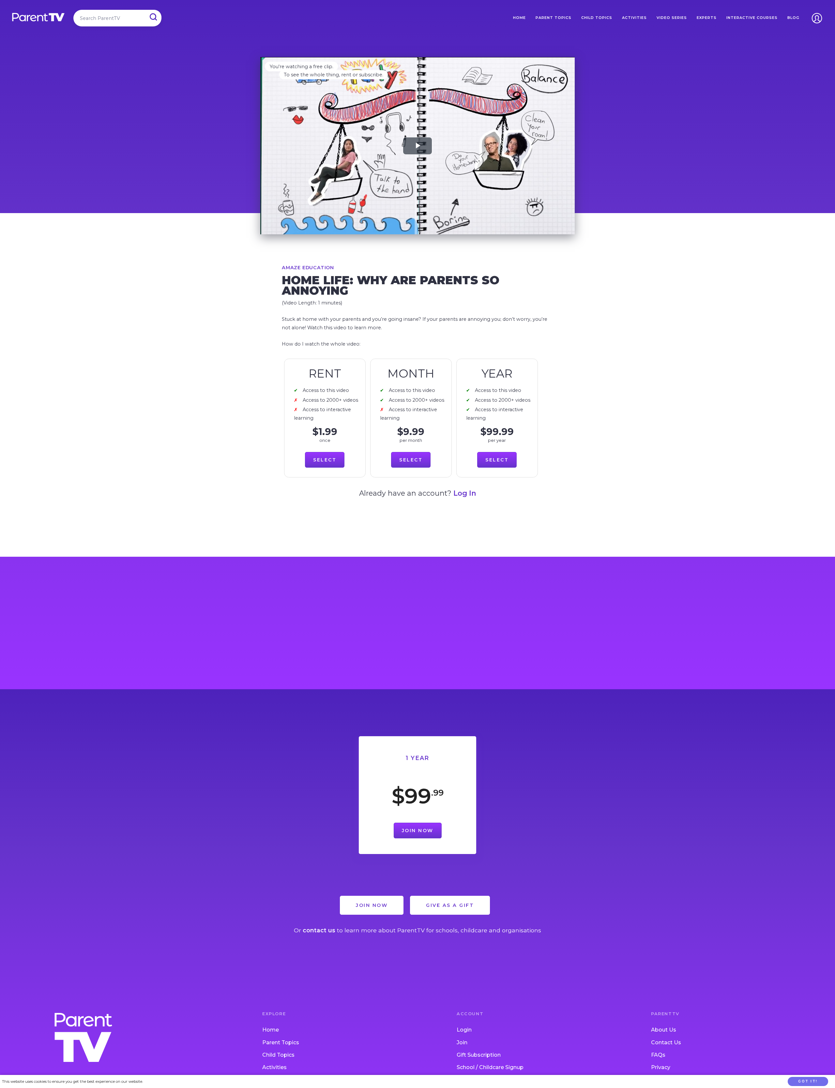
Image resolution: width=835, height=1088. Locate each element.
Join (462, 1042)
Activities (634, 17)
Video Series (672, 17)
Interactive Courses (752, 17)
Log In (464, 493)
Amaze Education (308, 267)
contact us (319, 930)
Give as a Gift (450, 905)
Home (519, 17)
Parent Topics (553, 17)
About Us (663, 1030)
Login (464, 1030)
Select (324, 460)
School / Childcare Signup (490, 1067)
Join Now (417, 830)
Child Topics (596, 17)
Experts (707, 17)
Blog (793, 17)
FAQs (658, 1055)
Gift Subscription (479, 1055)
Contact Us (666, 1042)
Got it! (808, 1081)
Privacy (660, 1067)
